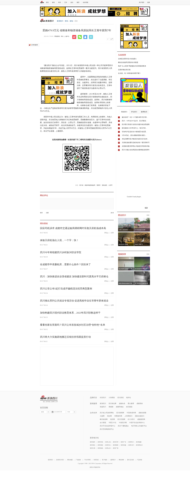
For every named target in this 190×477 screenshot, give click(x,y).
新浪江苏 (131, 445)
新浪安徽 (123, 445)
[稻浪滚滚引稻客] (126, 233)
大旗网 (102, 416)
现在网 (109, 416)
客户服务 (104, 460)
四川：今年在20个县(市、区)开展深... (134, 121)
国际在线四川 (139, 416)
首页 (42, 412)
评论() (106, 233)
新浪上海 (108, 442)
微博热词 (144, 112)
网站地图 (70, 460)
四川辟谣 (120, 397)
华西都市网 (118, 416)
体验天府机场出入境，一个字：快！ (59, 240)
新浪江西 (92, 448)
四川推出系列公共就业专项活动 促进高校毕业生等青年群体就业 (74, 300)
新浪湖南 (100, 445)
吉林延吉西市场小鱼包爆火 (127, 59)
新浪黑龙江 (139, 445)
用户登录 (141, 2)
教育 (78, 2)
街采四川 (103, 397)
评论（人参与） (65, 36)
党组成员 (104, 185)
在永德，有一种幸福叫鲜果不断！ (129, 73)
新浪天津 (115, 442)
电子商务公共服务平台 (139, 426)
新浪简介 (50, 460)
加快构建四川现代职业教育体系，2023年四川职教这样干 (70, 312)
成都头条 (122, 403)
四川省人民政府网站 (107, 413)
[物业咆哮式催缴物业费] (132, 258)
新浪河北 (108, 445)
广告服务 (78, 460)
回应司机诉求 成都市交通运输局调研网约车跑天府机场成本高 (73, 228)
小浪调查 (112, 397)
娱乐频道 (129, 407)
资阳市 (98, 185)
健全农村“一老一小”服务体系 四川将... (135, 117)
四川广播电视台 (123, 426)
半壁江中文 (112, 422)
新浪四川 (47, 20)
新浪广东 (123, 442)
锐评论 (128, 397)
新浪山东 (108, 448)
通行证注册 (130, 460)
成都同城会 (120, 407)
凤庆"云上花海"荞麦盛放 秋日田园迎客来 (132, 66)
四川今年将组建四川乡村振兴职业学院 (60, 252)
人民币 (110, 185)
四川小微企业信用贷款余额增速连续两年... (136, 150)
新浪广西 (115, 448)
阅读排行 (124, 112)
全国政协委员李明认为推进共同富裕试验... (136, 146)
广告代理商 (87, 460)
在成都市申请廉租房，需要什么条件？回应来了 (65, 264)
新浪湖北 (92, 445)
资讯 (47, 2)
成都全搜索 (142, 413)
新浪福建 (138, 442)
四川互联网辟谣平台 (107, 429)
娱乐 (72, 2)
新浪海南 (100, 448)
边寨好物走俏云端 (124, 69)
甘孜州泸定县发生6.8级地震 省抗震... (134, 132)
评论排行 (134, 112)
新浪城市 (92, 442)
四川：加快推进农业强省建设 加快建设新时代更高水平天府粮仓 (74, 276)
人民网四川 (128, 416)
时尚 (59, 2)
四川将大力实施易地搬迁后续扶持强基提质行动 (65, 336)
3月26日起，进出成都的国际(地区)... (134, 135)
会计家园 (103, 422)
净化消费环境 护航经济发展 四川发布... (135, 139)
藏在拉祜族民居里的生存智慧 (128, 62)
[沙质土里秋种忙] (126, 219)
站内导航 (85, 2)
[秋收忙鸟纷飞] (142, 233)
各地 (71, 21)
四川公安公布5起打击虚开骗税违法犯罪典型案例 (66, 288)
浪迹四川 (103, 407)
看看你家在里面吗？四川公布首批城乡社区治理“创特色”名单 (72, 324)
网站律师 (121, 460)
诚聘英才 (113, 460)
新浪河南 (100, 442)
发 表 (112, 213)
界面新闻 (57, 36)
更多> (148, 215)
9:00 (69, 412)
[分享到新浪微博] (75, 37)
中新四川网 (123, 422)
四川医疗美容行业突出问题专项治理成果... (136, 124)
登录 (41, 213)
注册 (148, 2)
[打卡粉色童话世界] (142, 219)
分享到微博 (34, 45)
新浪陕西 (115, 445)
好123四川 (131, 419)
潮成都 (111, 407)
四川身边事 (112, 403)
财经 (53, 2)
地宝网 (112, 419)
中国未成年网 (131, 413)
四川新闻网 (120, 413)
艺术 (65, 2)
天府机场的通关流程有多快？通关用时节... (136, 142)
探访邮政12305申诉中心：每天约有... (134, 128)
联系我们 (96, 460)
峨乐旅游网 (104, 419)
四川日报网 (121, 419)
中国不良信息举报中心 (137, 422)
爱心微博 (131, 403)
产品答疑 (139, 460)
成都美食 (140, 403)
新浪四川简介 (60, 460)
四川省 (81, 185)
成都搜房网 (141, 419)
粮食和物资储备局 (90, 185)
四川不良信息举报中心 (107, 426)
